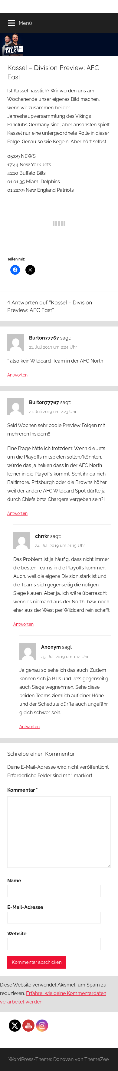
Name (14, 881)
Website (17, 934)
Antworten (17, 375)
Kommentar (22, 790)
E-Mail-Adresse (25, 907)
